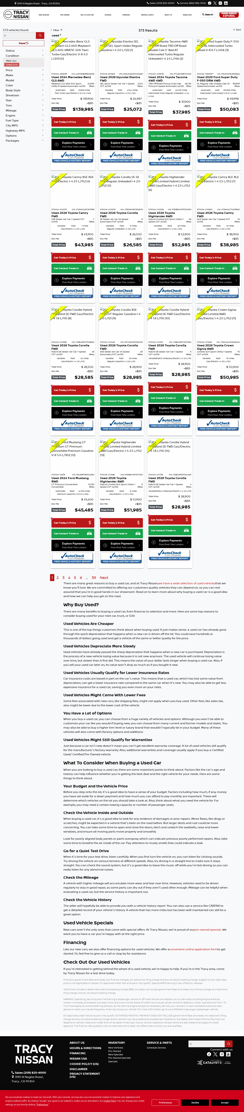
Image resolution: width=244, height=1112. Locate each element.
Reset (22, 43)
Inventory (116, 1042)
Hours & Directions (85, 1048)
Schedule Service (156, 1047)
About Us (77, 1042)
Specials (113, 1061)
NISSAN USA (78, 1058)
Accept (225, 1102)
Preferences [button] (42, 1104)
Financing (78, 1053)
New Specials (115, 1054)
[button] (44, 14)
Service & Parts (159, 1042)
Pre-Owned (114, 1051)
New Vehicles (115, 1047)
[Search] (40, 35)
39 (94, 577)
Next (104, 577)
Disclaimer (78, 1069)
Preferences (165, 1102)
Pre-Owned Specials (119, 1057)
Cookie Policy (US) (84, 1064)
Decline (195, 1102)
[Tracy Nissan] (16, 14)
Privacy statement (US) (85, 1075)
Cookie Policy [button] (109, 1101)
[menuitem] (24, 61)
